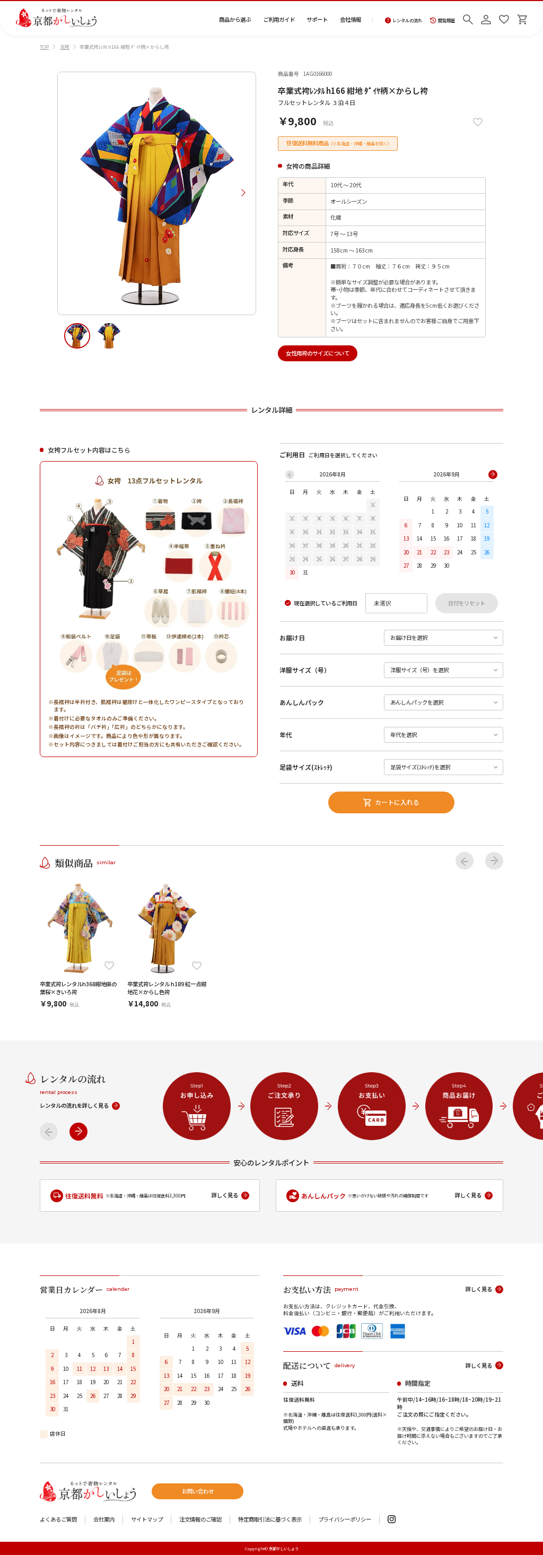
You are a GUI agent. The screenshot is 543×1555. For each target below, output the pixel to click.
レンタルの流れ (407, 20)
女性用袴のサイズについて (317, 353)
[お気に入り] (504, 18)
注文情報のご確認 (200, 1520)
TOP (44, 47)
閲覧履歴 (446, 20)
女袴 (64, 47)
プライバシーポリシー (344, 1520)
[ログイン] (486, 18)
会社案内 (104, 1520)
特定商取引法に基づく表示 (270, 1520)
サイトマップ (147, 1520)
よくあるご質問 (58, 1520)
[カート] (522, 18)
